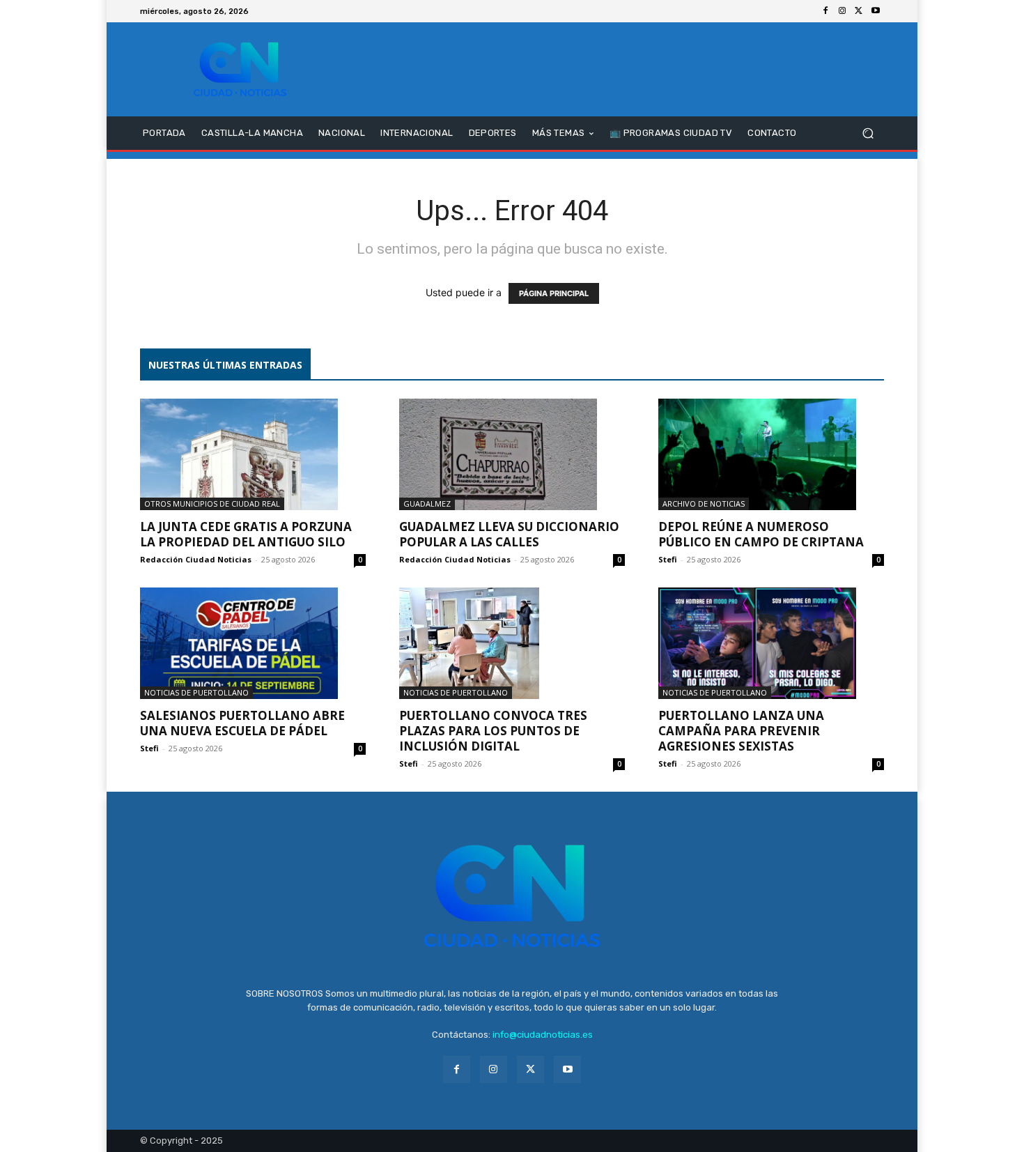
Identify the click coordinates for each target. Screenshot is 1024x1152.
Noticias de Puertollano (196, 692)
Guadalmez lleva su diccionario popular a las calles (509, 534)
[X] (859, 11)
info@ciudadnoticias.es (542, 1034)
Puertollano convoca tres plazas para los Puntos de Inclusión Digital (493, 730)
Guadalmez (427, 503)
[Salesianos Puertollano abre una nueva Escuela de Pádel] (253, 643)
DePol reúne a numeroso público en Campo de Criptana (761, 534)
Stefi (667, 559)
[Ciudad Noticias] (240, 69)
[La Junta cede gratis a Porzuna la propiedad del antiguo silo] (253, 454)
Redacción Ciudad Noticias (195, 559)
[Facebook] (825, 11)
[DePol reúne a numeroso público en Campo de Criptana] (771, 454)
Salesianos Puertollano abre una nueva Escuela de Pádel (242, 723)
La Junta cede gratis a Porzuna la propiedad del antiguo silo (246, 534)
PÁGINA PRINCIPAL (554, 293)
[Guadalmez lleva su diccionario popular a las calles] (512, 454)
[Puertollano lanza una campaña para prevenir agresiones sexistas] (771, 643)
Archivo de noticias (703, 503)
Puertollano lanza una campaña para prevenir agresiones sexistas (741, 730)
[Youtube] (875, 11)
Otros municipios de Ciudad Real (212, 503)
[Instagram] (842, 11)
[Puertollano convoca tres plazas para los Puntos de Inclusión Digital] (512, 643)
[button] (867, 133)
